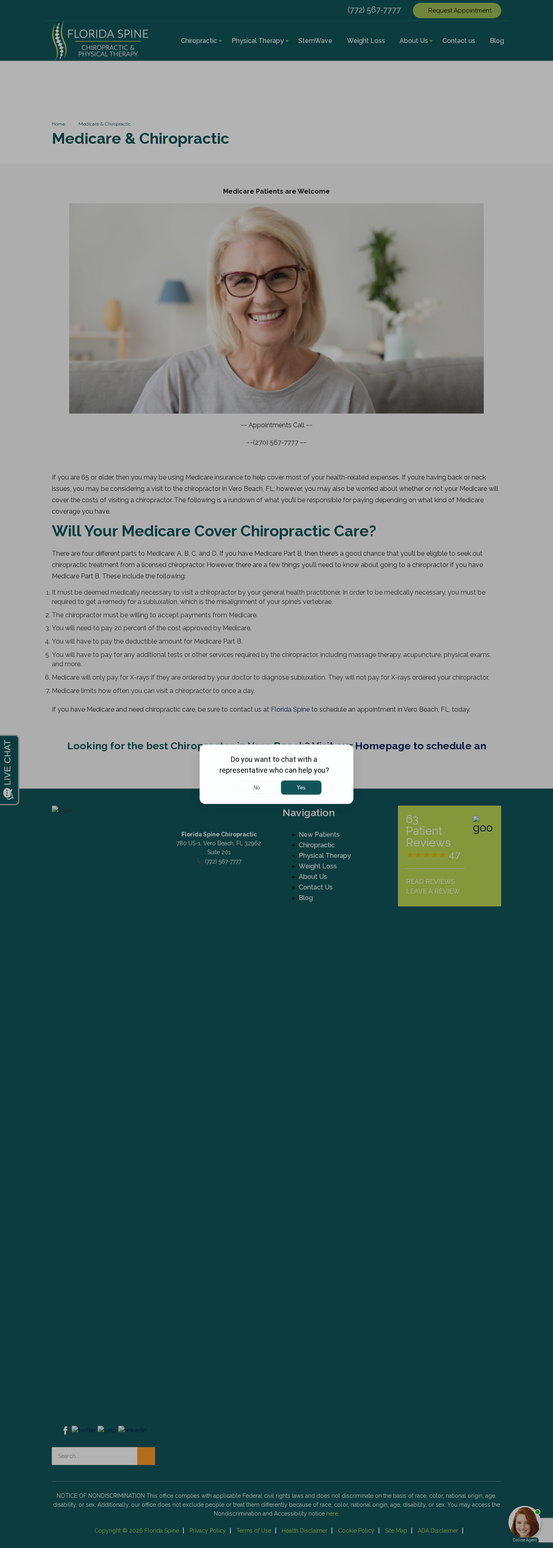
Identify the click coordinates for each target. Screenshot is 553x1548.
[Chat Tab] (276, 774)
